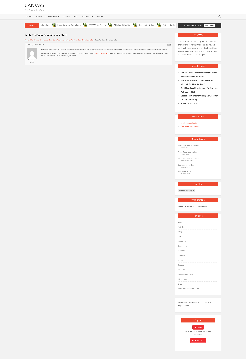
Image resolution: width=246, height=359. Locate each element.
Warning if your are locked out (190, 145)
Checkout (182, 241)
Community (183, 246)
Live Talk (181, 270)
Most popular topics (189, 123)
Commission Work (55, 40)
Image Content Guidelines (63, 25)
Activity (181, 227)
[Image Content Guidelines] (49, 25)
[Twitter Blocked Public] (154, 25)
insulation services (101, 53)
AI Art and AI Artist (117, 25)
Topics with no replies (190, 126)
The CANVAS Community (33, 40)
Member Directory (185, 274)
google (180, 260)
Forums (45, 40)
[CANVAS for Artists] (80, 25)
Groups (66, 17)
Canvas (34, 5)
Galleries (181, 255)
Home (29, 17)
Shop (180, 284)
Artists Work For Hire (69, 40)
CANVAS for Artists (91, 25)
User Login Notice (141, 25)
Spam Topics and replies (187, 152)
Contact (100, 17)
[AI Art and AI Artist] (105, 25)
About (39, 17)
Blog (76, 17)
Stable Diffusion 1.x (189, 103)
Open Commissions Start (86, 40)
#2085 (169, 45)
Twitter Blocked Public (167, 25)
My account (182, 279)
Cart (180, 236)
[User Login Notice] (130, 25)
